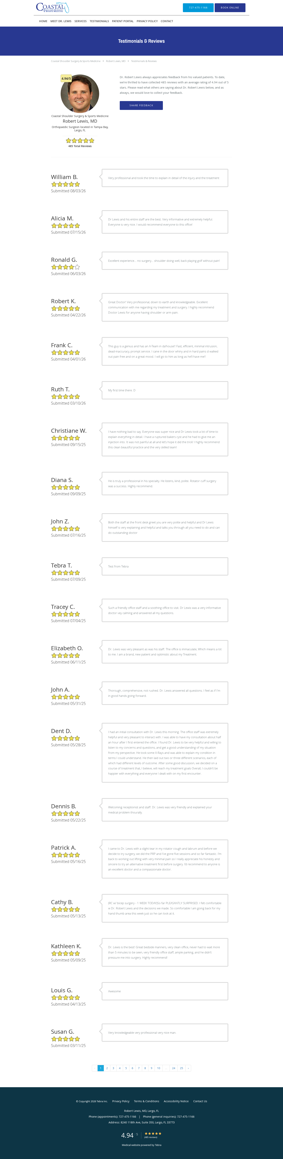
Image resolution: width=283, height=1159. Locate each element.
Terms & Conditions (146, 1101)
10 (158, 1068)
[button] (230, 7)
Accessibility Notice (176, 1101)
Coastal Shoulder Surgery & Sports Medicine (75, 61)
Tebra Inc (102, 1101)
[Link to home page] (47, 7)
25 (181, 1068)
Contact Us (200, 1101)
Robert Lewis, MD (116, 61)
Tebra (158, 1145)
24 (173, 1068)
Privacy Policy (120, 1101)
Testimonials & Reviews (144, 61)
